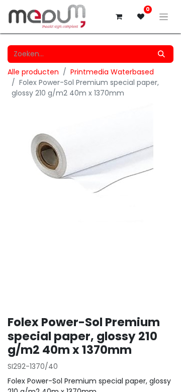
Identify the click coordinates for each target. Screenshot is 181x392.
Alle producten (33, 72)
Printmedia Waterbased (112, 72)
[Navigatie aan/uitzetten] (163, 17)
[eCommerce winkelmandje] (119, 17)
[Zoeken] (161, 54)
